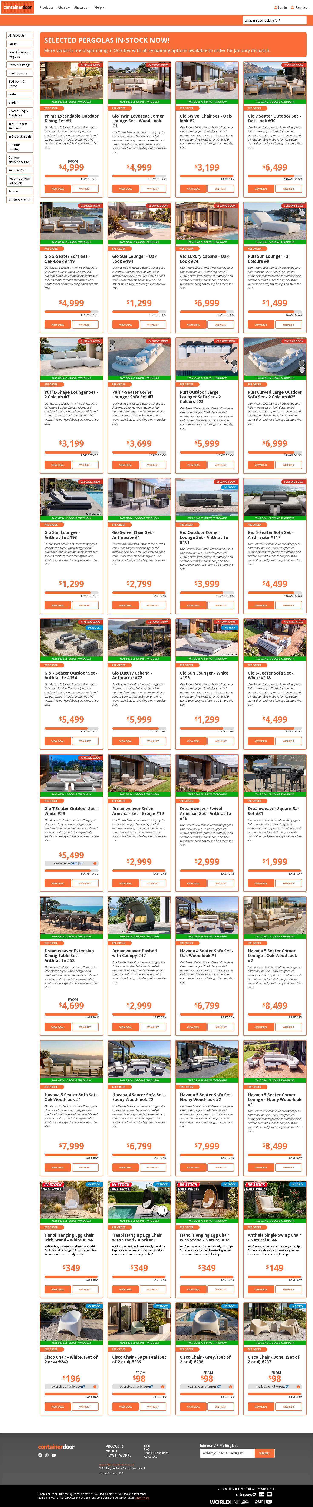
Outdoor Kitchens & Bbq (19, 159)
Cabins (12, 44)
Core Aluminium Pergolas (19, 54)
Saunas (13, 191)
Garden (13, 102)
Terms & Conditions (156, 1453)
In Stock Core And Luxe (17, 126)
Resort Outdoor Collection (19, 181)
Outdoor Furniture (14, 147)
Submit (264, 1453)
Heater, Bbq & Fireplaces (18, 113)
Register (302, 7)
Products (46, 7)
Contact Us (150, 1456)
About (63, 7)
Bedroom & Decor (16, 83)
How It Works (118, 1456)
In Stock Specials (19, 136)
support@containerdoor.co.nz (116, 1464)
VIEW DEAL (57, 188)
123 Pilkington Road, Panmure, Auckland (122, 1468)
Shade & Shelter (19, 200)
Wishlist (85, 188)
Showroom (82, 7)
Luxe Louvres (17, 73)
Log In (282, 7)
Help (98, 7)
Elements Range (19, 65)
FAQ (146, 1449)
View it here (142, 1498)
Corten (13, 94)
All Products (16, 35)
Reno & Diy (16, 170)
